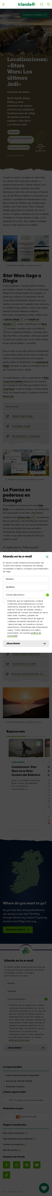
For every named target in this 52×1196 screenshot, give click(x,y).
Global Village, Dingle (22, 416)
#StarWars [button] (13, 132)
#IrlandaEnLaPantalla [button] (19, 148)
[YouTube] (36, 1164)
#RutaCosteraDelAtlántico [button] (20, 139)
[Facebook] (6, 1164)
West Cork (8, 396)
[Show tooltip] (47, 595)
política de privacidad (19, 1040)
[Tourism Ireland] (27, 4)
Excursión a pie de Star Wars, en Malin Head (29, 674)
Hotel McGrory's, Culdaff (24, 664)
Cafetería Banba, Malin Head (26, 654)
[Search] (48, 4)
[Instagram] (16, 1164)
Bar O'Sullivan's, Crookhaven (26, 436)
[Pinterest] (26, 1164)
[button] (47, 557)
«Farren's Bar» (24, 517)
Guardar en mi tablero (33, 15)
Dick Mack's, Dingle (21, 426)
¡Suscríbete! (13, 643)
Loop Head (8, 388)
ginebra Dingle (12, 319)
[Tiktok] (6, 1175)
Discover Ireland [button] (15, 930)
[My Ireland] (41, 4)
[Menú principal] (3, 4)
